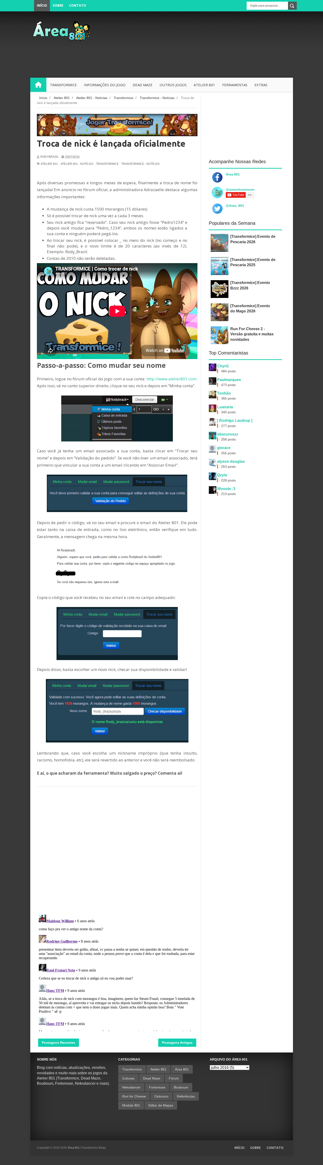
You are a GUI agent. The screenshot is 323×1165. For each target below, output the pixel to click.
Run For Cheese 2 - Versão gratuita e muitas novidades (252, 334)
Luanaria (225, 407)
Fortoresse (157, 1087)
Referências (186, 1096)
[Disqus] (117, 849)
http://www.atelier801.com (171, 379)
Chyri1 (223, 366)
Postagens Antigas (177, 1042)
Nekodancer (131, 1087)
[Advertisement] (207, 44)
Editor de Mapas (160, 1105)
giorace (224, 448)
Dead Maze (151, 1078)
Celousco (161, 1096)
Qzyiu (222, 475)
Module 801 (131, 1105)
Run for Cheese (134, 1096)
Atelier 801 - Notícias (77, 164)
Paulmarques (229, 380)
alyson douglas (231, 461)
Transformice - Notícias (140, 164)
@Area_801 (235, 205)
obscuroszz (227, 434)
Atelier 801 (49, 164)
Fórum (174, 1078)
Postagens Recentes (58, 1042)
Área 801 (233, 174)
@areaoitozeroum (240, 189)
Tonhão (224, 393)
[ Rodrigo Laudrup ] (234, 420)
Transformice (107, 164)
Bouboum (181, 1087)
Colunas (128, 1078)
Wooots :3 (226, 489)
